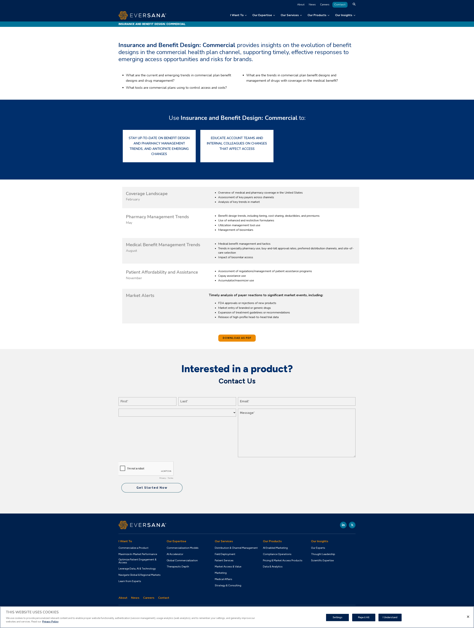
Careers (324, 4)
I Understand (390, 617)
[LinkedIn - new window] (343, 525)
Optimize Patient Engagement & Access (137, 561)
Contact (340, 4)
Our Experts (318, 547)
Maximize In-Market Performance (137, 554)
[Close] (468, 617)
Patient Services (224, 560)
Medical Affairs (223, 579)
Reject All (363, 617)
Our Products (317, 15)
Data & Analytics (273, 566)
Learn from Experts (129, 581)
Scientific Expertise (322, 560)
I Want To (237, 15)
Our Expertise (262, 15)
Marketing (221, 572)
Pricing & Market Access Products (282, 560)
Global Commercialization (182, 560)
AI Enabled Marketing (275, 547)
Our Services (290, 15)
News (312, 4)
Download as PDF (237, 338)
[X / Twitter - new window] (352, 525)
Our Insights (343, 15)
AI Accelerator (175, 554)
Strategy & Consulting (228, 585)
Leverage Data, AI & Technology (137, 568)
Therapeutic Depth (178, 566)
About (300, 4)
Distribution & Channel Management (236, 547)
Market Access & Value (228, 566)
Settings (337, 617)
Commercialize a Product (133, 547)
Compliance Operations (277, 554)
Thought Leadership (323, 554)
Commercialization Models (182, 547)
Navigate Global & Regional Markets (139, 575)
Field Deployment (225, 554)
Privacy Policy (50, 621)
